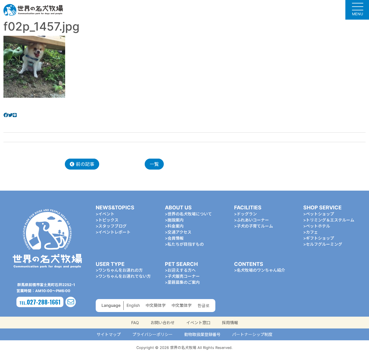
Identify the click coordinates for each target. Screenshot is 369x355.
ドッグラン (247, 213)
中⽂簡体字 (156, 305)
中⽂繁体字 (182, 305)
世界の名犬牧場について (189, 213)
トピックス (108, 219)
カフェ (312, 232)
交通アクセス (179, 232)
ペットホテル (318, 225)
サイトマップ (109, 334)
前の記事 (84, 164)
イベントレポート (114, 232)
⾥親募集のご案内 (183, 282)
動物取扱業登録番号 (202, 334)
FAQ (135, 322)
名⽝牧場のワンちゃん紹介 (261, 270)
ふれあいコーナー (253, 219)
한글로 (203, 305)
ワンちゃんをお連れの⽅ (120, 270)
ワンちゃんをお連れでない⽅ (124, 276)
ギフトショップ (320, 238)
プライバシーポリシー (152, 334)
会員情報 (175, 238)
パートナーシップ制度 (252, 334)
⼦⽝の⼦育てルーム (255, 225)
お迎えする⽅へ (181, 270)
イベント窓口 (198, 322)
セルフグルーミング (324, 244)
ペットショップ (320, 213)
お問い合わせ (162, 322)
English (133, 305)
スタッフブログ (112, 225)
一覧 (154, 164)
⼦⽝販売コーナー (183, 276)
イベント (106, 213)
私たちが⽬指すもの (185, 244)
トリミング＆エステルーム (330, 219)
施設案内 (175, 219)
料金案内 (175, 225)
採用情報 (230, 322)
